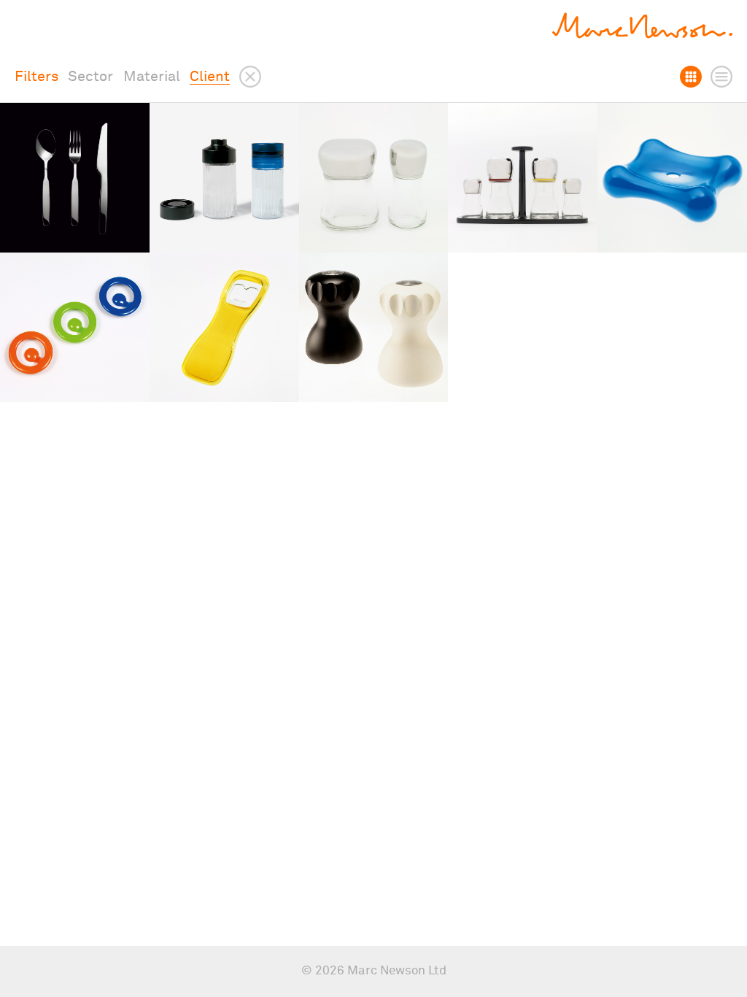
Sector (90, 76)
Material (151, 76)
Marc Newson (642, 25)
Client (210, 76)
